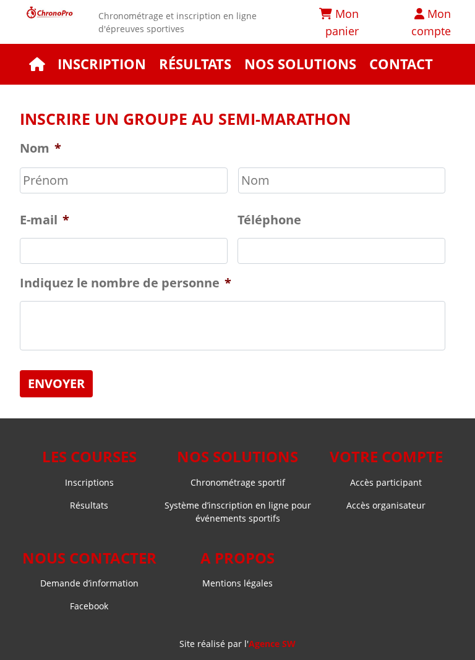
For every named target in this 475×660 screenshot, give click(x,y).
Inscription (102, 64)
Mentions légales (237, 583)
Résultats (195, 64)
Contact (401, 64)
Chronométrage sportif (237, 482)
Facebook (89, 606)
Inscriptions (89, 482)
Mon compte (431, 22)
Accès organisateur (386, 505)
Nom (40, 148)
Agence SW (272, 643)
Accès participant (386, 482)
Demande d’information (89, 583)
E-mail (44, 220)
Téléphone (269, 220)
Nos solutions (300, 64)
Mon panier (342, 22)
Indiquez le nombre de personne (125, 283)
